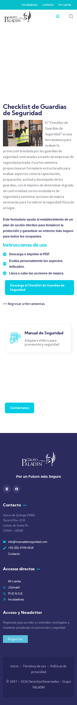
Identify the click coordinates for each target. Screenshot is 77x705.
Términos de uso (34, 666)
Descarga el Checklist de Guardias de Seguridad (37, 287)
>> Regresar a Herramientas (24, 304)
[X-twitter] (7, 489)
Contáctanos (19, 408)
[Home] (18, 17)
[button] (69, 340)
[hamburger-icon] (57, 17)
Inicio (14, 666)
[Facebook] (16, 489)
